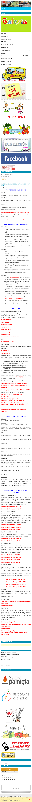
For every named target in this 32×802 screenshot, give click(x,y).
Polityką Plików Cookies (14, 800)
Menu (3, 9)
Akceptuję (28, 799)
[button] (30, 42)
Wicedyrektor (4, 36)
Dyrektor (3, 33)
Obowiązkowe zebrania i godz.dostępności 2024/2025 (14, 56)
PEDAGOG (3, 42)
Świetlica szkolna (5, 50)
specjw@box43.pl (5, 665)
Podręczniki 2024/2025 (7, 58)
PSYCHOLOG (4, 47)
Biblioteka (3, 53)
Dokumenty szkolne (6, 64)
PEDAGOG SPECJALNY (7, 44)
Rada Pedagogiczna (6, 39)
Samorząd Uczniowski (6, 61)
